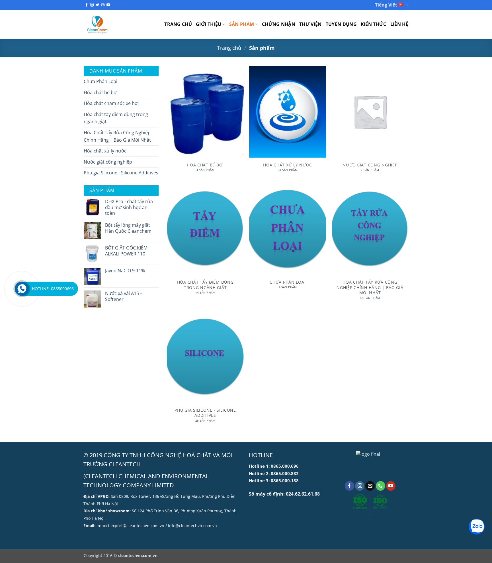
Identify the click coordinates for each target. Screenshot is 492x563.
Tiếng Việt (386, 5)
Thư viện (310, 24)
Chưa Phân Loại (100, 81)
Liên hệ (399, 24)
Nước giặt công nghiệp (108, 162)
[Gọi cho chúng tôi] (380, 486)
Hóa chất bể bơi (101, 92)
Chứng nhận (278, 24)
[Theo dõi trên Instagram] (92, 5)
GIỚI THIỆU (208, 24)
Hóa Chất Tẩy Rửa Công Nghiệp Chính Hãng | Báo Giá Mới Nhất (117, 136)
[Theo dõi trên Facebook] (86, 5)
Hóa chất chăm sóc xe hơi (111, 103)
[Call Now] (22, 289)
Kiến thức (373, 24)
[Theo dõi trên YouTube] (108, 5)
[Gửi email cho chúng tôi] (102, 5)
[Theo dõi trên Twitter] (97, 5)
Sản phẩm (241, 24)
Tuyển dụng (341, 24)
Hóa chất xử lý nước (105, 151)
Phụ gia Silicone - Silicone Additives (121, 173)
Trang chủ (178, 24)
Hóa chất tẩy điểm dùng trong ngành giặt (116, 118)
